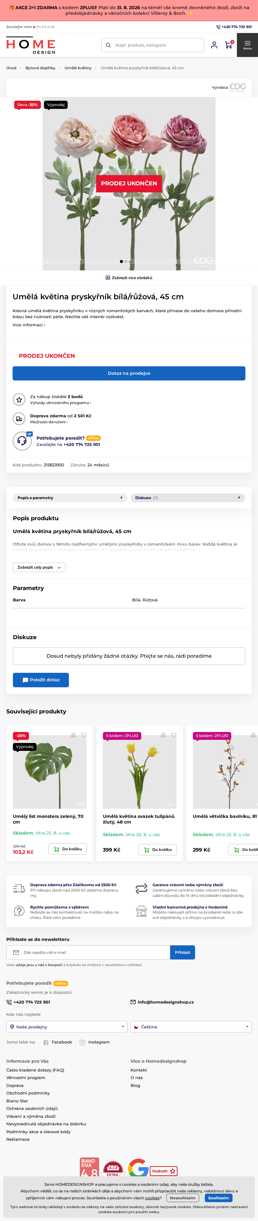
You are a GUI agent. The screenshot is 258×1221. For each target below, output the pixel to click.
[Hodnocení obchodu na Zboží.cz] (164, 1171)
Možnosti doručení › (49, 421)
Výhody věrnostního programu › (60, 402)
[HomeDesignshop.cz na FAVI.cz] (113, 1171)
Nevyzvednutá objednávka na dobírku (46, 1123)
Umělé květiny (78, 67)
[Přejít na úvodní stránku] (30, 45)
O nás (137, 1077)
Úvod (11, 67)
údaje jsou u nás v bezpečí (39, 965)
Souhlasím (218, 1198)
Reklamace (18, 1139)
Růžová (150, 599)
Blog (135, 1085)
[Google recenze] (139, 1171)
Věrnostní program (25, 1077)
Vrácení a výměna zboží (31, 1116)
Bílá (136, 599)
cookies (152, 1198)
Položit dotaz (44, 680)
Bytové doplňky (40, 67)
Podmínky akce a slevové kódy (38, 1131)
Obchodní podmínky (28, 1092)
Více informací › (29, 324)
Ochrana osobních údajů (32, 1108)
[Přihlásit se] (214, 45)
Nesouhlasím (183, 1198)
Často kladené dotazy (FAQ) (35, 1069)
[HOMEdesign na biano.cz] (89, 1171)
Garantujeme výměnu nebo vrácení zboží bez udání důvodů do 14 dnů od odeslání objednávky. (199, 893)
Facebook (62, 1041)
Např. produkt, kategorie (140, 45)
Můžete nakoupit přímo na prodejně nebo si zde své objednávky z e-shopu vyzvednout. (198, 915)
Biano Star (17, 1100)
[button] (247, 45)
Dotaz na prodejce (129, 373)
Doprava (15, 1085)
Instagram (99, 1041)
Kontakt (139, 1069)
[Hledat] (108, 45)
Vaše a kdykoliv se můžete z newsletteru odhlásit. (74, 965)
